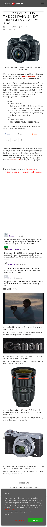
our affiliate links (15, 160)
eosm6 (14, 140)
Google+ (16, 172)
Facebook (31, 169)
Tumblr (26, 172)
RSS (32, 172)
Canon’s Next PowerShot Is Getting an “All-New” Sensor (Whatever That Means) (23, 357)
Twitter (7, 172)
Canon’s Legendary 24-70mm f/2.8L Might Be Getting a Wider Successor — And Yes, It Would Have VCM (22, 412)
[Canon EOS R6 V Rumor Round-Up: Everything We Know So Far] (23, 309)
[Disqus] (23, 203)
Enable (35, 520)
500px (39, 172)
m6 (21, 140)
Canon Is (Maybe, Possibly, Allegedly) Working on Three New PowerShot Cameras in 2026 (23, 467)
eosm (7, 140)
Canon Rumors (26, 27)
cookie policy (9, 510)
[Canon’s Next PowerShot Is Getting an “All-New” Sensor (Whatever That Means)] (23, 346)
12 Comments (10, 29)
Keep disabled (19, 520)
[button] (42, 3)
